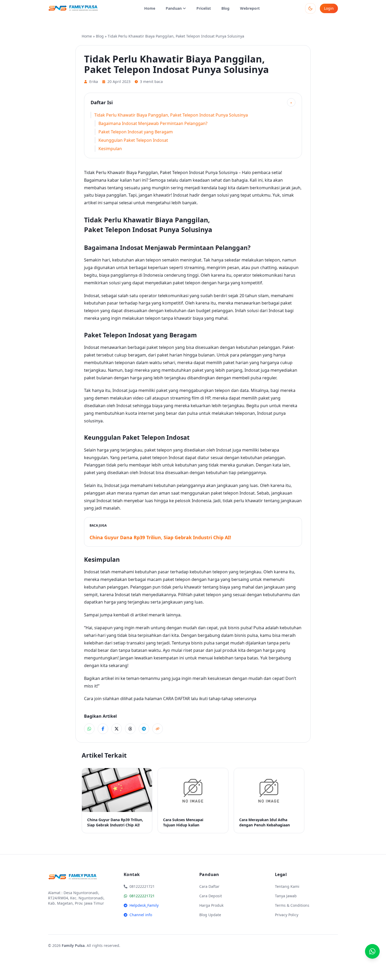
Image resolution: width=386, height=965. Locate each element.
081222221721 (142, 895)
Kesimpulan (110, 148)
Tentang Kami (287, 886)
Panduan (174, 8)
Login (329, 8)
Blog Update (210, 914)
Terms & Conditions (292, 905)
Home (149, 8)
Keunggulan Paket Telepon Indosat (133, 140)
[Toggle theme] (310, 8)
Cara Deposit (210, 895)
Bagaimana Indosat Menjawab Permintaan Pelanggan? (152, 123)
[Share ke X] (116, 728)
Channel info (140, 914)
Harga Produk (211, 905)
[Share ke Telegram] (144, 728)
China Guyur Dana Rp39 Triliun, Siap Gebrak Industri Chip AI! (160, 537)
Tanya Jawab (286, 895)
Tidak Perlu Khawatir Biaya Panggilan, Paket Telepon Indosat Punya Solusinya (171, 115)
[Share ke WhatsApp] (89, 728)
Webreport (250, 8)
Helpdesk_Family (144, 905)
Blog (225, 8)
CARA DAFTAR (176, 698)
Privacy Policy (286, 914)
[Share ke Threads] (130, 728)
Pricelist (203, 8)
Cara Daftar (209, 886)
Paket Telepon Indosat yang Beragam (135, 132)
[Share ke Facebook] (103, 728)
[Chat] (372, 951)
